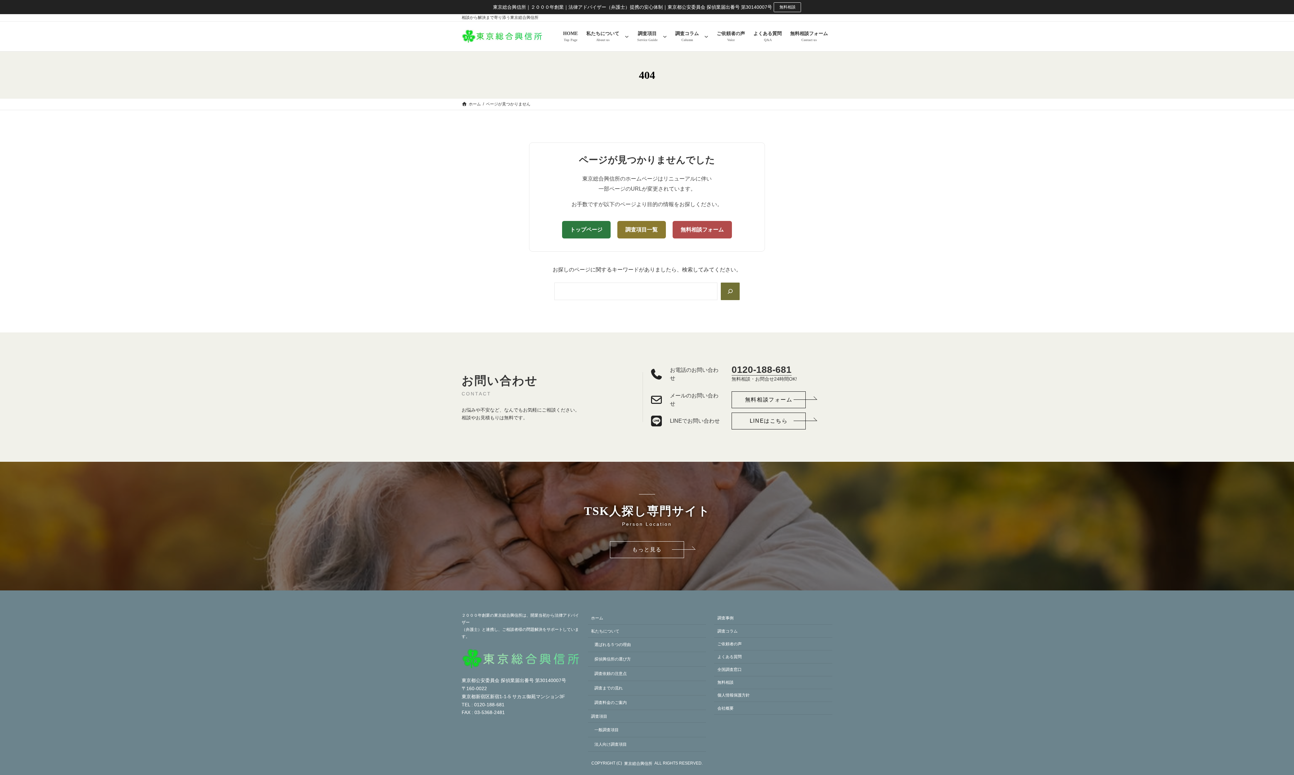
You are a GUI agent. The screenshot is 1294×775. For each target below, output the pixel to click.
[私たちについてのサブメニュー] (627, 36)
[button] (769, 399)
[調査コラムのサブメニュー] (706, 36)
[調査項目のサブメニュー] (665, 36)
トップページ (586, 229)
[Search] (730, 291)
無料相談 (787, 7)
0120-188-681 (762, 369)
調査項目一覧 (641, 229)
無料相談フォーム (702, 229)
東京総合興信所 (638, 763)
